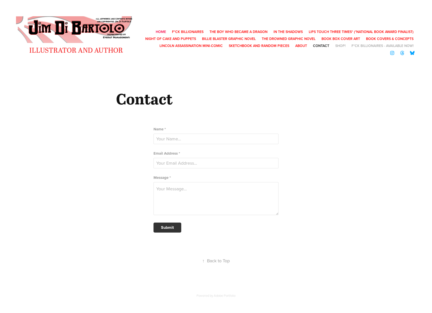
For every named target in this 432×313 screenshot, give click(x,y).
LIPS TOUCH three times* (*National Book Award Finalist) (361, 31)
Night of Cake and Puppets (170, 38)
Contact (321, 45)
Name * (160, 129)
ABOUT (301, 45)
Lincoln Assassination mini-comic (191, 45)
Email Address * (167, 153)
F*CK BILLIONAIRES (188, 31)
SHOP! (340, 45)
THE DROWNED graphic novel (289, 38)
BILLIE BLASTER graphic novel (229, 38)
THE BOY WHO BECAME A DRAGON (239, 31)
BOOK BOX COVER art (341, 38)
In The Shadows (288, 31)
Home (161, 31)
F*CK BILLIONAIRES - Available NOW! (383, 45)
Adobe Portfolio (225, 295)
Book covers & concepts (390, 38)
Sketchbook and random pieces (259, 45)
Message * (162, 178)
